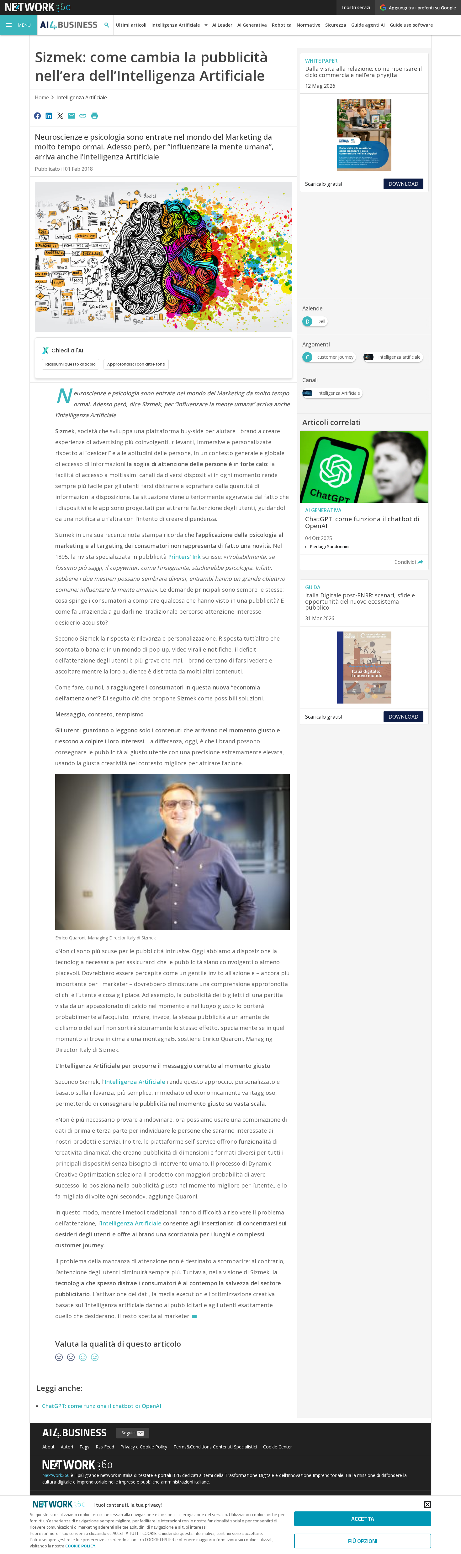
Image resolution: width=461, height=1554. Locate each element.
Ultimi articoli (131, 25)
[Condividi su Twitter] (60, 115)
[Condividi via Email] (71, 115)
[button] (19, 25)
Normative (308, 25)
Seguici (129, 1433)
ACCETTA (362, 1519)
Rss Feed (105, 1447)
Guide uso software (411, 25)
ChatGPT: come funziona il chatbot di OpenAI (102, 1406)
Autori (67, 1447)
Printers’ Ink (185, 556)
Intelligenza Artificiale (81, 97)
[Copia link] (83, 115)
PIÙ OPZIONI (362, 1541)
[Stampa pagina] (94, 115)
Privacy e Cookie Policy (143, 1447)
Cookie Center (277, 1447)
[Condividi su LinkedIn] (49, 115)
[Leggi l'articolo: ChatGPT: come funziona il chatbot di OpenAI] (364, 500)
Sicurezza (335, 25)
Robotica (282, 25)
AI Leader (222, 25)
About (48, 1447)
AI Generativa (252, 25)
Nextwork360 (56, 1475)
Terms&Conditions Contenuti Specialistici (215, 1447)
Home (42, 97)
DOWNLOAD (403, 183)
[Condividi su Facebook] (37, 115)
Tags (84, 1447)
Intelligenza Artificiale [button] (175, 25)
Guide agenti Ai (368, 25)
